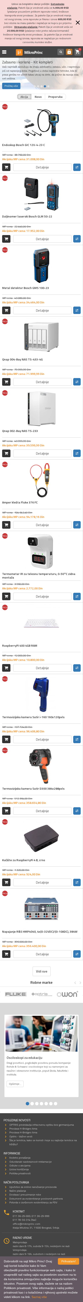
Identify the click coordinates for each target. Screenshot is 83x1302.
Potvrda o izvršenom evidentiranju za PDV (33, 1202)
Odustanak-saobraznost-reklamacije (30, 1162)
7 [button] (55, 1103)
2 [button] (38, 86)
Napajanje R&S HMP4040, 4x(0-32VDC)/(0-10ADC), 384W (39, 931)
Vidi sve (41, 971)
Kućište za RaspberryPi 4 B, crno (23, 860)
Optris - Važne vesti (20, 1136)
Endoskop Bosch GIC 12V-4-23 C (23, 145)
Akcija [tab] (24, 96)
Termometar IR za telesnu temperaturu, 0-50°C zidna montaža (38, 576)
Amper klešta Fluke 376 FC (20, 502)
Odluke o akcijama (19, 1165)
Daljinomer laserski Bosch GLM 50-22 (27, 216)
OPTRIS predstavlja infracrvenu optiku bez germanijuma (41, 1125)
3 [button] (41, 86)
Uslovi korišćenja (19, 1169)
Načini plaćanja (17, 1191)
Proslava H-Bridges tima (23, 1129)
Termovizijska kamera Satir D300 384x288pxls (33, 788)
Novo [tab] (38, 96)
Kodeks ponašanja (19, 1158)
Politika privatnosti (20, 1173)
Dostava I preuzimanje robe (25, 1195)
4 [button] (45, 86)
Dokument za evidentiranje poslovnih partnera (36, 1199)
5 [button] (48, 86)
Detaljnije (42, 167)
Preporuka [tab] (55, 96)
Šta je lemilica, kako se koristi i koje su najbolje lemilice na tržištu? (43, 1142)
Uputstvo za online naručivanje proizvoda (33, 1187)
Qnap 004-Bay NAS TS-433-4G (22, 359)
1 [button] (35, 86)
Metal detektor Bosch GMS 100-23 (25, 288)
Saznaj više (39, 1297)
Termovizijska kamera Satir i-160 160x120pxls (33, 717)
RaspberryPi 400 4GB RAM (19, 645)
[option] (16, 995)
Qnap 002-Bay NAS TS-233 (20, 431)
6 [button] (51, 1103)
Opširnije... (15, 1084)
